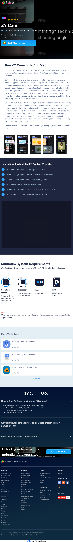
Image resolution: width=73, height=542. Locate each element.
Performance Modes (27, 496)
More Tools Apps (10, 334)
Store (2, 482)
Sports (3, 520)
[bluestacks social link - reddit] (63, 482)
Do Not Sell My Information (38, 535)
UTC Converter (25, 510)
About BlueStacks (45, 473)
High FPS (24, 503)
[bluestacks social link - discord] (59, 482)
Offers (3, 484)
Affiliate (42, 475)
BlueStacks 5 (4, 478)
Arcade (3, 508)
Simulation (4, 518)
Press (41, 482)
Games (3, 497)
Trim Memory (25, 498)
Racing (3, 513)
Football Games (5, 524)
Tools (4, 31)
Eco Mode (24, 487)
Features (24, 470)
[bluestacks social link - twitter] (59, 486)
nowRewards (5, 491)
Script (23, 500)
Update (60, 473)
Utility (23, 507)
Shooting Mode (25, 475)
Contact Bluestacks (45, 478)
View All (36, 379)
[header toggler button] (70, 3)
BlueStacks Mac (5, 475)
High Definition (25, 505)
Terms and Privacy (5, 535)
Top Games (4, 499)
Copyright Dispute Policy (17, 535)
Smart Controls (25, 491)
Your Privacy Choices (39, 541)
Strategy (3, 522)
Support (60, 470)
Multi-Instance (25, 480)
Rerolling (23, 494)
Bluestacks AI (5, 480)
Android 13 (4, 489)
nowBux (3, 487)
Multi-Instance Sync (27, 482)
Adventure (4, 506)
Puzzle (3, 511)
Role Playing (4, 515)
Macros (23, 484)
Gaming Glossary (44, 499)
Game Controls (25, 473)
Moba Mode (24, 478)
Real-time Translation (27, 489)
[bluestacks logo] (8, 3)
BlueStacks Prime (6, 473)
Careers (42, 480)
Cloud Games (5, 502)
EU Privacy (27, 535)
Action (3, 504)
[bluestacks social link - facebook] (67, 482)
